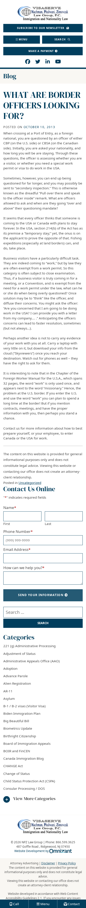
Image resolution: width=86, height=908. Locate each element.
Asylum (9, 698)
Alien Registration (17, 683)
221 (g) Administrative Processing (29, 646)
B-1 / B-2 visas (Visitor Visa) (24, 706)
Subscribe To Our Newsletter (41, 28)
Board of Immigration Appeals (26, 743)
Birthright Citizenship (19, 736)
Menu (23, 39)
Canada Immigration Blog (23, 758)
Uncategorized (30, 482)
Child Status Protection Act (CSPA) (29, 781)
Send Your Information (41, 595)
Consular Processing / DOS (24, 788)
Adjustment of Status (19, 653)
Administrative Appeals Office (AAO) (31, 661)
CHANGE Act (13, 766)
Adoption (10, 668)
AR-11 (8, 691)
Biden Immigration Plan (21, 713)
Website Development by (43, 851)
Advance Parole (15, 676)
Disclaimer (48, 863)
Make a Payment (41, 51)
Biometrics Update (17, 728)
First (6, 523)
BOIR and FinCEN (16, 751)
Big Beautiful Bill (16, 721)
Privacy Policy (67, 863)
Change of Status (16, 773)
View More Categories (34, 798)
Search (60, 39)
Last (48, 523)
